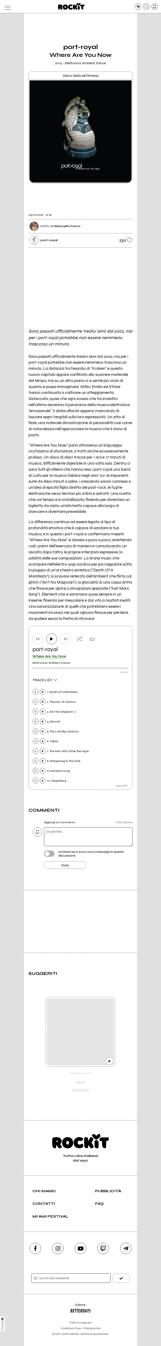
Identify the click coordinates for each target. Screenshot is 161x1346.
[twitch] (103, 1248)
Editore (78, 1307)
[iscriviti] (121, 1278)
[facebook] (35, 1248)
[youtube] (80, 1248)
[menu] (6, 6)
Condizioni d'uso (71, 1328)
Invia (65, 865)
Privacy (2, 1325)
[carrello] (138, 6)
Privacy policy (92, 1328)
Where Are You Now (49, 656)
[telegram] (125, 1248)
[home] (71, 6)
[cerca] (146, 6)
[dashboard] (154, 6)
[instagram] (58, 1248)
